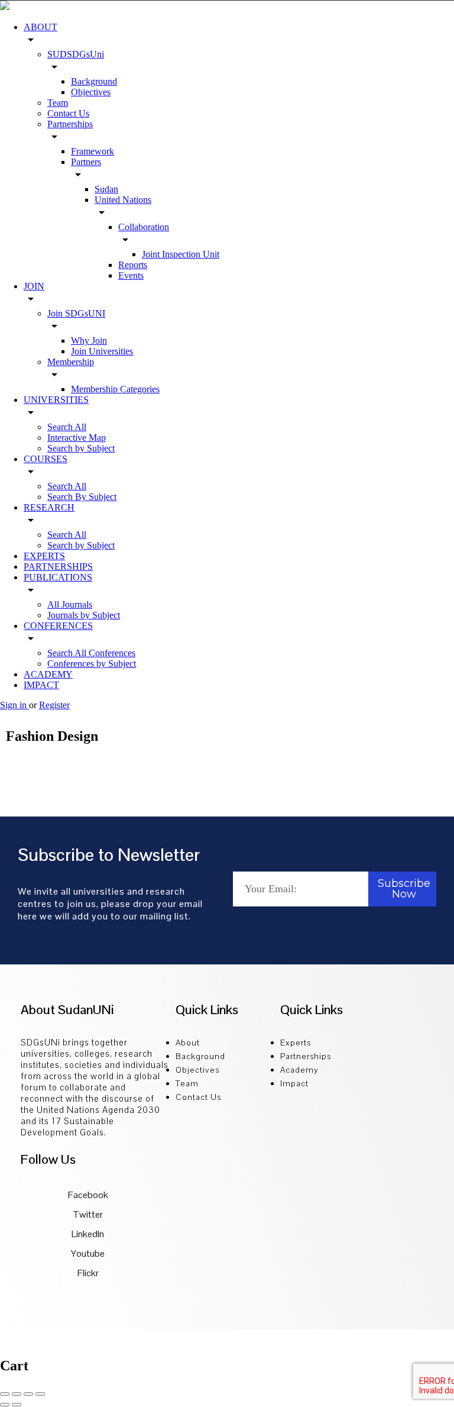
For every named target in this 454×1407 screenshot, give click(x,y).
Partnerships (70, 124)
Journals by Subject (83, 615)
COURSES (45, 459)
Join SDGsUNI (76, 313)
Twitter (87, 1214)
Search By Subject (81, 497)
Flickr (87, 1273)
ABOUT (40, 27)
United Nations (123, 200)
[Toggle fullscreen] (28, 1394)
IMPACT (41, 685)
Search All (66, 427)
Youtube (87, 1253)
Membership (70, 362)
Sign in (14, 705)
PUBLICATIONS (58, 577)
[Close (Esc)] (4, 1394)
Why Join (89, 340)
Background (94, 81)
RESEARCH (49, 507)
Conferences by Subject (91, 664)
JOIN (34, 286)
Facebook (87, 1195)
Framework (92, 151)
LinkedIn (87, 1234)
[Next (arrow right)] (16, 1404)
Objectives (91, 92)
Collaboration (143, 227)
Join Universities (102, 351)
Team (57, 103)
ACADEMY (48, 674)
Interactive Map (76, 438)
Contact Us (68, 113)
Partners (86, 162)
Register (54, 705)
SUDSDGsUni (75, 54)
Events (131, 275)
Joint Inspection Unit (180, 254)
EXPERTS (44, 556)
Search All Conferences (91, 653)
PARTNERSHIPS (58, 566)
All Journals (69, 604)
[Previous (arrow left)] (4, 1404)
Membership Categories (115, 389)
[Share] (16, 1394)
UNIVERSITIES (56, 400)
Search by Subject (81, 448)
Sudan (106, 189)
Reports (132, 265)
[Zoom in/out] (40, 1394)
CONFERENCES (58, 626)
